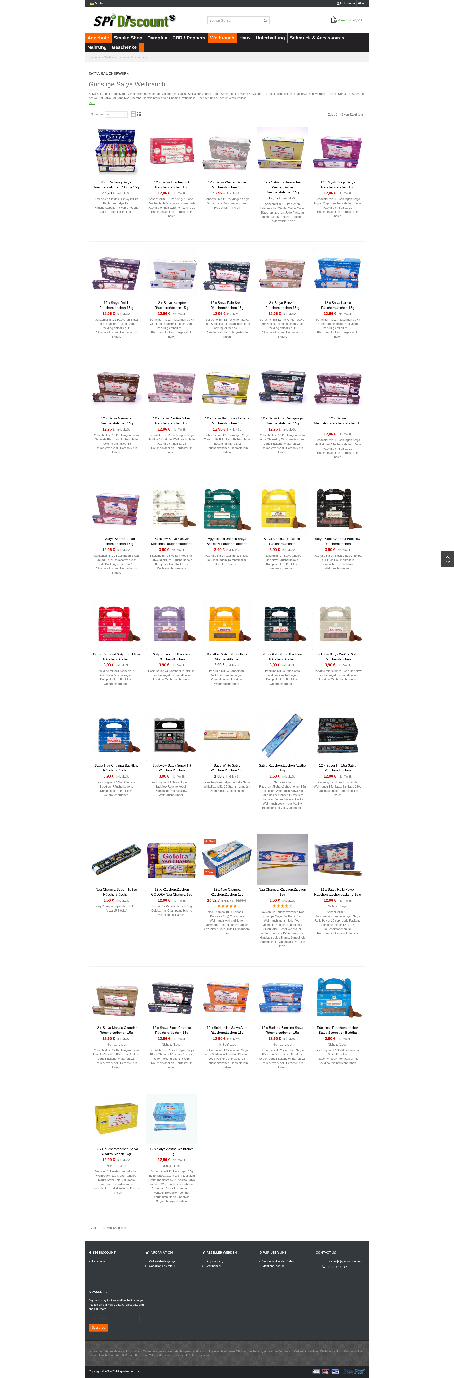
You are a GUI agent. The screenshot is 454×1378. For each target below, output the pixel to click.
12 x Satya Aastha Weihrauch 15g (172, 1151)
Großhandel (213, 1266)
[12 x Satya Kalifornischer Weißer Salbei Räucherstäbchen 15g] (282, 152)
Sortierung (98, 114)
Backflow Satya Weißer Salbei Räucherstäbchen (337, 656)
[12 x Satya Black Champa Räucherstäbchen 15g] (171, 997)
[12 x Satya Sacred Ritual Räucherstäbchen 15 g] (116, 508)
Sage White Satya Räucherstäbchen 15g (227, 767)
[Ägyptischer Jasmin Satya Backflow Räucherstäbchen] (227, 508)
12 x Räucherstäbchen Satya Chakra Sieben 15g (116, 1151)
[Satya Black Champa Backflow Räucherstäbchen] (337, 508)
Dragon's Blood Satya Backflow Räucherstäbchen (116, 656)
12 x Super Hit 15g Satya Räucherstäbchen (337, 767)
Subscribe (98, 1327)
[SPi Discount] (134, 20)
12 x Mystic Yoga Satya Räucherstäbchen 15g (337, 184)
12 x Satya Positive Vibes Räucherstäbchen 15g (172, 420)
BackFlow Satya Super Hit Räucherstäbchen (171, 767)
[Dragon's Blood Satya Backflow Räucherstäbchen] (116, 624)
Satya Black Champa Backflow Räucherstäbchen (337, 541)
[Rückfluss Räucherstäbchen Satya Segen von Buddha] (337, 997)
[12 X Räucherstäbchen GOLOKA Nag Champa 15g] (171, 859)
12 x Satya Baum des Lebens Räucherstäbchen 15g (227, 420)
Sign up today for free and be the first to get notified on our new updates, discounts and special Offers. (116, 1305)
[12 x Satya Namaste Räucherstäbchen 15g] (116, 388)
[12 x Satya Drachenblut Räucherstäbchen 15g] (171, 152)
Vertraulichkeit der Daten (278, 1261)
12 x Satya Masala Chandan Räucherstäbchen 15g (116, 1030)
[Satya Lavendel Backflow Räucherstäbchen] (171, 624)
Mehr (92, 103)
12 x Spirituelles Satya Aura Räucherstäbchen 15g (227, 1030)
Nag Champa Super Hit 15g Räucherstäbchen (116, 891)
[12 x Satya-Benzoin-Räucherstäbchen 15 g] (282, 272)
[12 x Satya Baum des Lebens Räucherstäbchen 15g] (227, 388)
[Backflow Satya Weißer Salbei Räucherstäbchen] (337, 624)
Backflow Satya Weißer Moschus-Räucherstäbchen (171, 541)
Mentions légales (273, 1266)
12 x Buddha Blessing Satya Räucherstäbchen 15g (282, 1030)
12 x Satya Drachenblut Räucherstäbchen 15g (171, 184)
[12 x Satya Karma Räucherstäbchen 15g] (337, 272)
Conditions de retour (161, 1266)
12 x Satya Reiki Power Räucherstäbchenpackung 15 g (337, 891)
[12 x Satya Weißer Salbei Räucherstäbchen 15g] (227, 152)
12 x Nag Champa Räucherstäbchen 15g (227, 891)
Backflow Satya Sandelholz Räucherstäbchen (227, 656)
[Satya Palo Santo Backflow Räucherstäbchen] (282, 624)
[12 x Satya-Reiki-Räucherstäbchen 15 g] (116, 272)
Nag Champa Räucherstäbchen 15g (282, 891)
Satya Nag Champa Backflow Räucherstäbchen (116, 767)
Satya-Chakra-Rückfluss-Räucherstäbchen (282, 541)
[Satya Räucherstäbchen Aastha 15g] (282, 735)
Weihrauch (111, 57)
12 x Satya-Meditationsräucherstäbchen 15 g (337, 423)
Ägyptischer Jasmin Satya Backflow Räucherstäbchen (227, 541)
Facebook (98, 1261)
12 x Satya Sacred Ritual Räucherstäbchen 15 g (116, 541)
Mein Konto (347, 3)
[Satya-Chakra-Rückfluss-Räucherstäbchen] (282, 508)
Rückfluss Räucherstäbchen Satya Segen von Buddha (338, 1030)
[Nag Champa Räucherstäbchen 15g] (282, 859)
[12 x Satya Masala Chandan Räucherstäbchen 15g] (116, 997)
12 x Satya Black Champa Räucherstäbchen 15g (172, 1030)
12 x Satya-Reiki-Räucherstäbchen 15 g (116, 305)
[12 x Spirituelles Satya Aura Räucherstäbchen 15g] (227, 997)
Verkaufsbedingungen (162, 1261)
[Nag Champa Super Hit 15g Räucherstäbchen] (116, 859)
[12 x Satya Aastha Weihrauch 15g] (171, 1119)
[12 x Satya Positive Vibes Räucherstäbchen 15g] (171, 388)
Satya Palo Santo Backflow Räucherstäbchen (282, 656)
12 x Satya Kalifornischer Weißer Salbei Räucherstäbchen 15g (282, 187)
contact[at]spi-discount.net (344, 1261)
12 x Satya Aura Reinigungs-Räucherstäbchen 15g (282, 420)
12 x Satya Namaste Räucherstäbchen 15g (116, 420)
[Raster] (133, 114)
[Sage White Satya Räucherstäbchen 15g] (227, 735)
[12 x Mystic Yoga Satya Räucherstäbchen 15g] (337, 152)
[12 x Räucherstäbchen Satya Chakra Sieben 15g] (116, 1119)
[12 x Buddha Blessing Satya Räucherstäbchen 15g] (282, 997)
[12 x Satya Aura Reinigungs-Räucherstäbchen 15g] (282, 388)
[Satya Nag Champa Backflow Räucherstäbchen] (116, 735)
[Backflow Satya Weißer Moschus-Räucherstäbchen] (171, 508)
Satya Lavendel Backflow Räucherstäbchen (171, 656)
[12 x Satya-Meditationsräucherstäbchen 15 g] (337, 388)
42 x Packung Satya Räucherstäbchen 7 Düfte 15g (116, 184)
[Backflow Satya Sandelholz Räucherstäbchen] (227, 624)
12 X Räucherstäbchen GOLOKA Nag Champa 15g (171, 891)
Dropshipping (214, 1261)
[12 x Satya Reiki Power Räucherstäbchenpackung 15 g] (337, 859)
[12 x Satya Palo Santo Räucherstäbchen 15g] (227, 272)
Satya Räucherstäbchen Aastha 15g (282, 767)
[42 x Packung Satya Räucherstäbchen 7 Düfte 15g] (116, 152)
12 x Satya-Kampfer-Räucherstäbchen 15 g (172, 305)
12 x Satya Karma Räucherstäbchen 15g (337, 305)
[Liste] (139, 114)
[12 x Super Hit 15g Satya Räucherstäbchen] (337, 735)
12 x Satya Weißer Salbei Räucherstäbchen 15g (227, 184)
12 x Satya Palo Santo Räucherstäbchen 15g (227, 305)
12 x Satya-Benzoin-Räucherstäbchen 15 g (282, 305)
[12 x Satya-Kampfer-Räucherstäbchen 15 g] (171, 272)
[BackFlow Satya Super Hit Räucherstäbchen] (171, 735)
